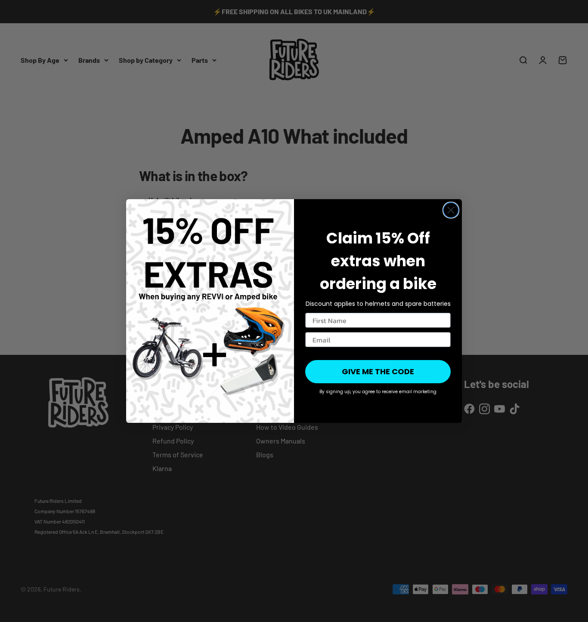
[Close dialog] (450, 210)
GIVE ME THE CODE (378, 371)
